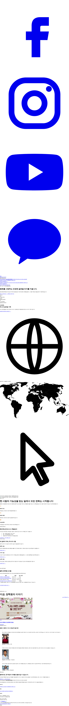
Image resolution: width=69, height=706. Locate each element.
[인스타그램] (34, 137)
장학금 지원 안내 (11, 293)
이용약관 (9, 703)
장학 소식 (13, 280)
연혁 (5, 282)
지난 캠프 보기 (7, 537)
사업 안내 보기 (7, 679)
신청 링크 (2, 537)
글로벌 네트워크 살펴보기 (5, 311)
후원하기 (5, 281)
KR (0, 278)
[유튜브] (34, 206)
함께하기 (10, 280)
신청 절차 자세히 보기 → (4, 585)
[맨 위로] (1, 705)
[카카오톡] (34, 275)
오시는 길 (8, 282)
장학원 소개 (2, 280)
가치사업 (15, 282)
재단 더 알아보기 (4, 293)
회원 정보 (8, 284)
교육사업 (18, 282)
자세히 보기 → (3, 550)
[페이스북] (34, 68)
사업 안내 (6, 280)
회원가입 (4, 284)
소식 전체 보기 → (65, 597)
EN (2, 278)
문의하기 (1, 281)
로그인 (1, 284)
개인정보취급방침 (3, 703)
